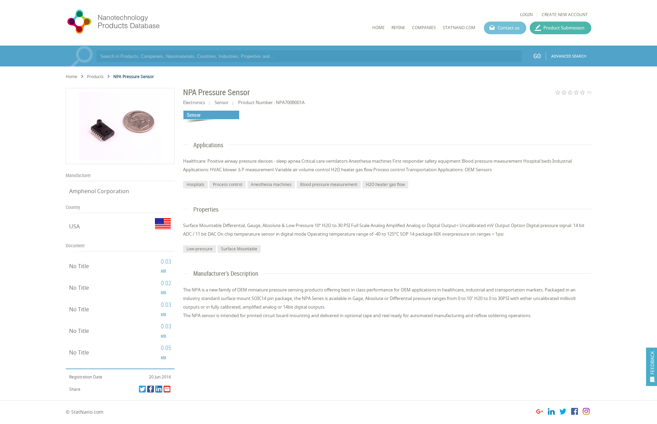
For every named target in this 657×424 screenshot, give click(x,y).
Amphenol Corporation (99, 191)
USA (74, 226)
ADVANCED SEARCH (568, 56)
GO (537, 56)
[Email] (167, 389)
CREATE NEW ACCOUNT (565, 14)
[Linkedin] (158, 389)
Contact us (508, 28)
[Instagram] (586, 412)
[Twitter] (142, 389)
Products (95, 76)
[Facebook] (150, 389)
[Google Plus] (539, 412)
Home (71, 76)
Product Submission (563, 28)
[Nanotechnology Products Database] (134, 22)
